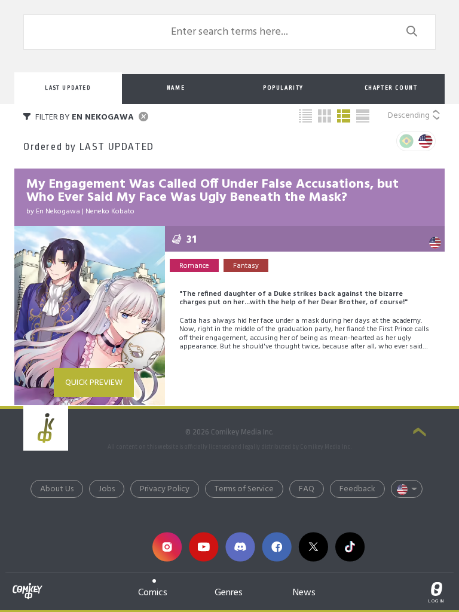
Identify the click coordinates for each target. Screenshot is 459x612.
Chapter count (391, 88)
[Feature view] (362, 116)
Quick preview (94, 383)
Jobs (107, 489)
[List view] (343, 116)
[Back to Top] (419, 433)
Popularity (283, 88)
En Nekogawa (58, 212)
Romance (194, 266)
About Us (57, 489)
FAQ (306, 489)
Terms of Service (244, 489)
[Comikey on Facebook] (277, 547)
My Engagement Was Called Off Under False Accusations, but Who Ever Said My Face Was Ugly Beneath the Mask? (212, 191)
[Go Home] (27, 584)
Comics (152, 592)
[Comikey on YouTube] (203, 547)
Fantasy (246, 266)
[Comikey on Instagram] (167, 547)
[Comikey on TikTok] (350, 547)
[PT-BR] (406, 141)
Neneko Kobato (109, 212)
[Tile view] (324, 116)
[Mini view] (305, 116)
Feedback (357, 489)
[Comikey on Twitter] (313, 547)
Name (176, 88)
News (304, 592)
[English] (425, 141)
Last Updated (68, 88)
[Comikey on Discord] (240, 547)
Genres (229, 592)
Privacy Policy (164, 489)
